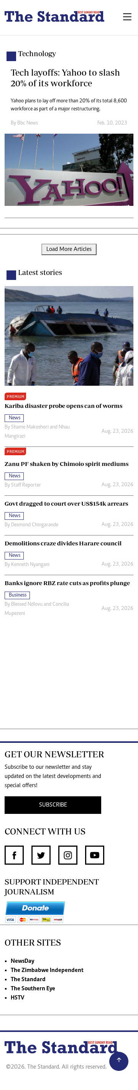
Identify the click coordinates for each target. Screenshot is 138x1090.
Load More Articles (69, 249)
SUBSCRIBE (53, 805)
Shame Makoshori (30, 427)
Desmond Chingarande (34, 525)
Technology (37, 53)
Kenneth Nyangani (30, 565)
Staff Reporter (26, 485)
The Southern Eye (33, 989)
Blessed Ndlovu (27, 604)
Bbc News (27, 123)
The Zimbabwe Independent (47, 970)
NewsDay (22, 961)
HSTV (17, 998)
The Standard (28, 980)
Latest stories (40, 272)
